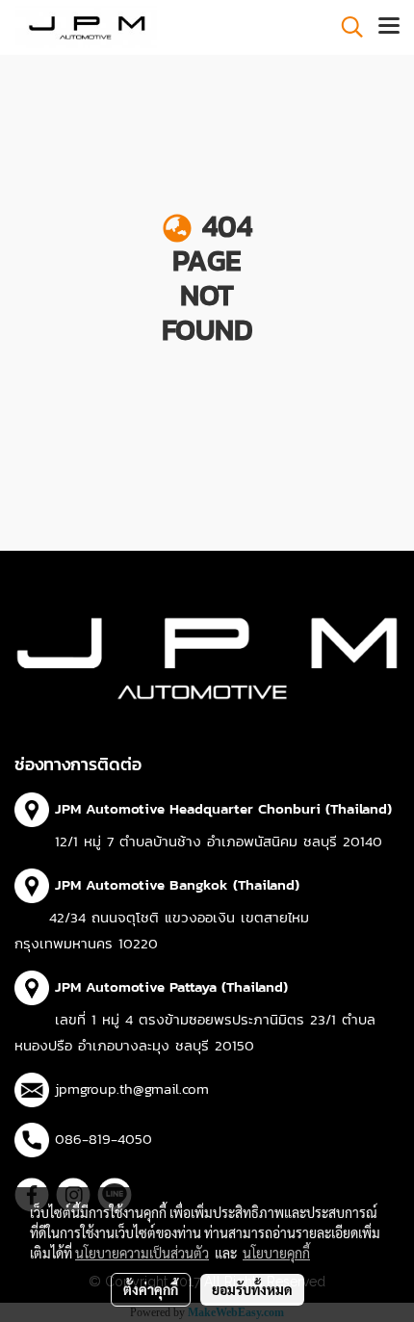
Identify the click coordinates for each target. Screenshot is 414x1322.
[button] (345, 27)
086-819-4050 (103, 1139)
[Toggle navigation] (389, 27)
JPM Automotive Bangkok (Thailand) (177, 884)
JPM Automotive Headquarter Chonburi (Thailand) (223, 808)
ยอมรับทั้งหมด (252, 1289)
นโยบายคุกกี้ (276, 1252)
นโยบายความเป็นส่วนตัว (142, 1252)
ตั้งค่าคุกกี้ (150, 1289)
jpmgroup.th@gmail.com (132, 1088)
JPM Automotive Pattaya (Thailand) (171, 986)
